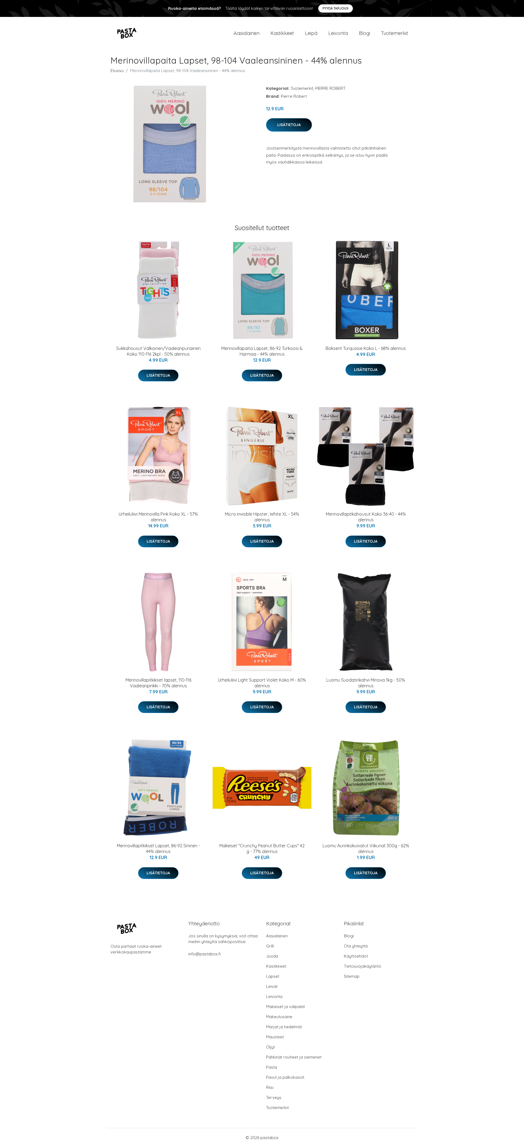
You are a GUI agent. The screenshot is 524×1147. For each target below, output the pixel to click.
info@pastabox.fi (204, 953)
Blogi (364, 33)
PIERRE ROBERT (330, 88)
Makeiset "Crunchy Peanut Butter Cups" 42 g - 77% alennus (262, 848)
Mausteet (275, 1036)
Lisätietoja (289, 124)
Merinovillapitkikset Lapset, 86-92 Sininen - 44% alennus (158, 848)
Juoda (272, 956)
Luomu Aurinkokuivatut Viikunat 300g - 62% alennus (366, 848)
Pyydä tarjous (336, 8)
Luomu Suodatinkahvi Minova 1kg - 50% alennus (365, 682)
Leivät (272, 986)
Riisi (269, 1087)
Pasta (271, 1067)
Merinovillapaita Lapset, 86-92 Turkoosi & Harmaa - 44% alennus (262, 351)
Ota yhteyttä (356, 946)
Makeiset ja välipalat (285, 1006)
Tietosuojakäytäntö (362, 966)
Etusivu (117, 70)
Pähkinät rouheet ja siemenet (293, 1057)
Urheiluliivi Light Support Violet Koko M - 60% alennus (262, 682)
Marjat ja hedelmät (284, 1026)
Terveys (273, 1097)
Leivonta (338, 33)
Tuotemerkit (394, 33)
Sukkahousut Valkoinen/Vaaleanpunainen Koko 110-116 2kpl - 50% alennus (158, 351)
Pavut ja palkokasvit (285, 1077)
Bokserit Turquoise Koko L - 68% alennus (366, 348)
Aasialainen (247, 33)
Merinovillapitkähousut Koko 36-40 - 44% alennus (366, 516)
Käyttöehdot (356, 956)
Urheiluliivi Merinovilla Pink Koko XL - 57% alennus (158, 516)
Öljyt (270, 1047)
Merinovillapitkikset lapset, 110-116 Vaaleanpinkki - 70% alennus (158, 682)
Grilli (270, 946)
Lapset (272, 976)
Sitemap (351, 976)
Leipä (311, 33)
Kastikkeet (282, 33)
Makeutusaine (279, 1016)
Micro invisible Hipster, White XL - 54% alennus (262, 516)
